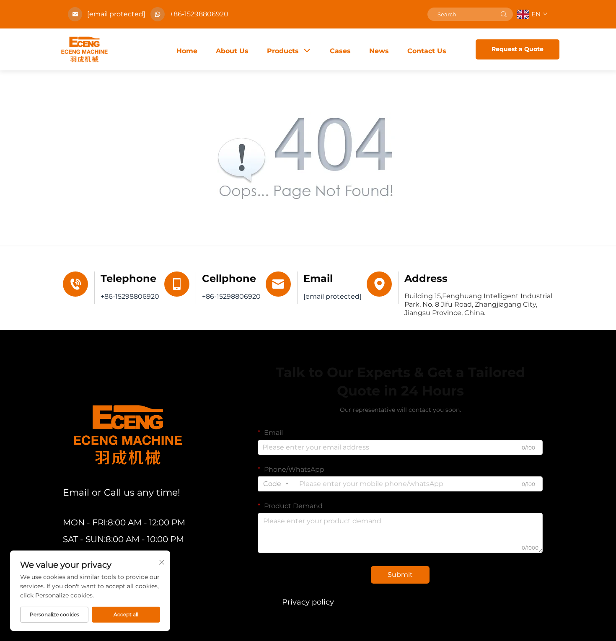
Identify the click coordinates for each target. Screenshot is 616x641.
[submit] (503, 14)
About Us (232, 51)
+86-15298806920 (199, 14)
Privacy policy (308, 602)
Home (186, 51)
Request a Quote (518, 49)
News (379, 51)
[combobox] (276, 483)
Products (283, 51)
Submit (400, 575)
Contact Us (426, 51)
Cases (340, 51)
